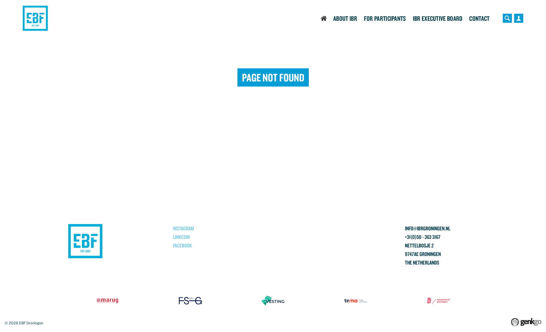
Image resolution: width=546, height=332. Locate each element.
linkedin (181, 236)
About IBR (345, 18)
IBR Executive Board (438, 18)
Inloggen (518, 18)
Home (324, 18)
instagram (183, 228)
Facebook (182, 245)
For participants (385, 18)
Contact (479, 18)
